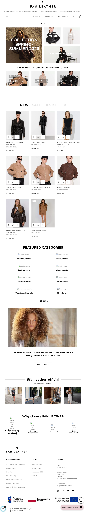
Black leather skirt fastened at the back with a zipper (68, 143)
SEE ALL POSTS (43, 364)
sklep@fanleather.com (29, 11)
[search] (9, 137)
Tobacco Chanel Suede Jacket (41, 187)
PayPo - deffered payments (15, 487)
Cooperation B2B (37, 472)
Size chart (9, 472)
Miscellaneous (36, 468)
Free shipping (11, 476)
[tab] (24, 105)
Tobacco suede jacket (13, 187)
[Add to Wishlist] (17, 137)
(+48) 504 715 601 (62, 468)
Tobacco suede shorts (38, 230)
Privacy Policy (11, 468)
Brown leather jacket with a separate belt (15, 231)
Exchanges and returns (14, 479)
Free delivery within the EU (70, 11)
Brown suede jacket (63, 187)
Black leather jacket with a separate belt (15, 143)
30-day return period (49, 11)
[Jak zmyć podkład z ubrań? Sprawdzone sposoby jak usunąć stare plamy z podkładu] (42, 327)
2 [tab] (45, 24)
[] (13, 137)
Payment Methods (12, 483)
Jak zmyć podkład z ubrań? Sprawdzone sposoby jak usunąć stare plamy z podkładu (43, 354)
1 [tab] (41, 24)
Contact (34, 476)
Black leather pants (38, 142)
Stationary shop (36, 464)
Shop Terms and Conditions (15, 464)
